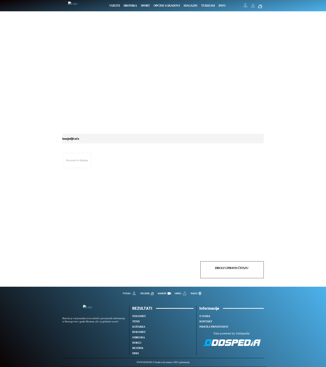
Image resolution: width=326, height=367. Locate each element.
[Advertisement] (163, 76)
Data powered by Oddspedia (232, 333)
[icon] (245, 6)
